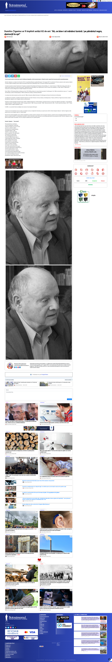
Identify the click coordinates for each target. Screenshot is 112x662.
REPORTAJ (65, 10)
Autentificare (103, 1)
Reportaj (42, 624)
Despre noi (8, 645)
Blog (41, 627)
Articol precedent (10, 379)
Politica (7, 402)
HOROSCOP (90, 166)
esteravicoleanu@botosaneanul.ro (21, 365)
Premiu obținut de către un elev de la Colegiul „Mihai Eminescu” (36, 504)
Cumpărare (94, 180)
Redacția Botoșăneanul (20, 364)
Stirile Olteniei (58, 645)
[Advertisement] (56, 23)
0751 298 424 (7, 623)
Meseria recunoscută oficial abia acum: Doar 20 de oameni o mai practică (38, 480)
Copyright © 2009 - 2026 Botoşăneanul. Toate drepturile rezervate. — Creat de (56, 660)
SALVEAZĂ (69, 399)
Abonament (8, 657)
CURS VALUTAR (90, 178)
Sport (41, 630)
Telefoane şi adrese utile (11, 651)
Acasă (5, 15)
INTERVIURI (59, 10)
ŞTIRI (55, 10)
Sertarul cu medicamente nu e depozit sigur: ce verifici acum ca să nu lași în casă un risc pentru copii (44, 486)
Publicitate (8, 646)
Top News (42, 619)
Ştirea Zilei (42, 618)
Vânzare (103, 180)
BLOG (74, 10)
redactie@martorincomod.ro (9, 625)
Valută (78, 180)
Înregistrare (109, 1)
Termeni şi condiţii (10, 654)
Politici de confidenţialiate (11, 652)
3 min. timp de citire (56, 36)
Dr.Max (57, 643)
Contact (7, 648)
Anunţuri (7, 649)
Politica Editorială (44, 632)
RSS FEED (8, 655)
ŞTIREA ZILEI (96, 10)
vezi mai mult (78, 144)
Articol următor (68, 379)
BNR (86, 180)
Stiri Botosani (9, 15)
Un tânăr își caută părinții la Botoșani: (40, 492)
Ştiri (41, 622)
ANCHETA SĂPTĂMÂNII (87, 10)
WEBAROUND (73, 660)
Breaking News (43, 621)
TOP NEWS (78, 10)
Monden (42, 628)
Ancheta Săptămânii (44, 616)
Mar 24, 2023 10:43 (103, 36)
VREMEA (90, 184)
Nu (76, 120)
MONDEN (71, 10)
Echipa (41, 633)
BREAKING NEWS (103, 10)
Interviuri (42, 625)
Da (76, 118)
